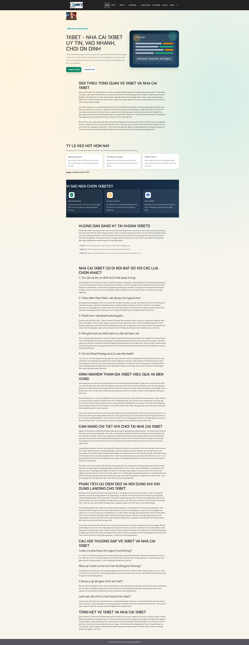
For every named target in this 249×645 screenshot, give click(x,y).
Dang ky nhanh (74, 69)
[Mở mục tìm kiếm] (177, 5)
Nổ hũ (113, 5)
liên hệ (172, 5)
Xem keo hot (90, 69)
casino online (145, 5)
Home (107, 5)
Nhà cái (165, 5)
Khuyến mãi (132, 5)
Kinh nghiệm (156, 5)
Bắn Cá (122, 5)
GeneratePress (135, 642)
